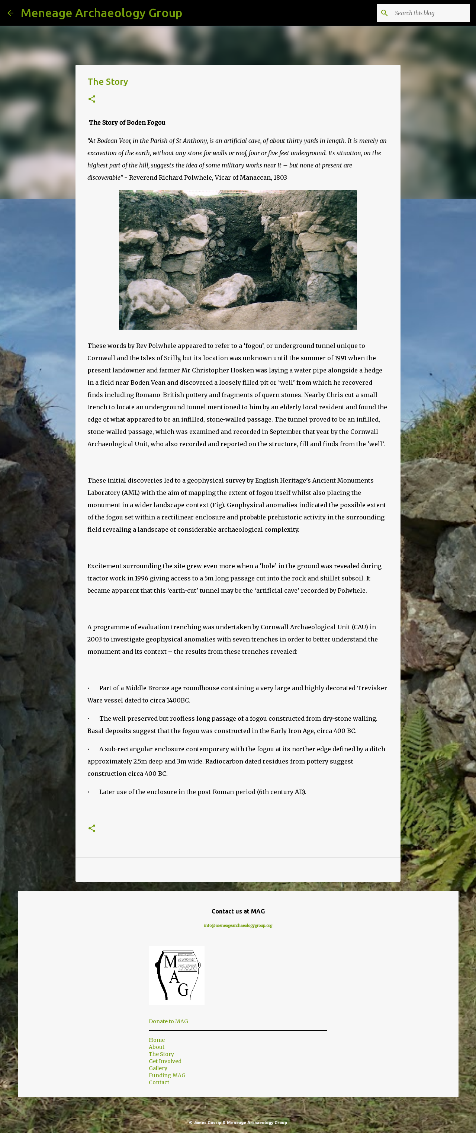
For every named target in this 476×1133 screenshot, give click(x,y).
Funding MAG (167, 1075)
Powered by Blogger (242, 1107)
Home (157, 1040)
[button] (91, 100)
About (156, 1047)
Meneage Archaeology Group (102, 12)
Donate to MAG (168, 1021)
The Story (161, 1054)
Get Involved (165, 1061)
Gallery (158, 1068)
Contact (159, 1082)
